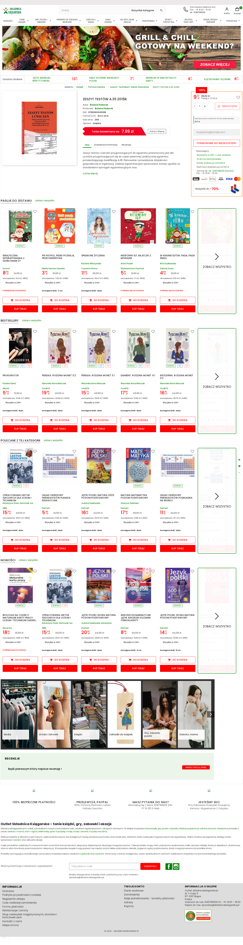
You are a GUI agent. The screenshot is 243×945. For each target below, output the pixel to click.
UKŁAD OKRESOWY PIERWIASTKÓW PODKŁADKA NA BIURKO (176, 497)
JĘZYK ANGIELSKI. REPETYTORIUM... (42, 79)
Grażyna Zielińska (130, 503)
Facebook (168, 866)
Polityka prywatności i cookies (21, 895)
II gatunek (85, 853)
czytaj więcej (90, 173)
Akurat (6, 388)
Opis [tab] (87, 144)
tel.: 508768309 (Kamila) (221, 170)
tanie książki (151, 828)
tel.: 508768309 (197, 12)
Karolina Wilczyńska (91, 263)
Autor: (86, 104)
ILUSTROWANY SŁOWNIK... (218, 79)
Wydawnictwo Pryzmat (132, 268)
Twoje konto (134, 886)
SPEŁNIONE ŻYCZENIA (93, 255)
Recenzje (126, 144)
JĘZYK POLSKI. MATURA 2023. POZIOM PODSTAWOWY (98, 496)
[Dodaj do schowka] (238, 97)
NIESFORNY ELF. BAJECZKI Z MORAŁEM (136, 257)
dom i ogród (31, 831)
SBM (5, 508)
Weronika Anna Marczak (54, 383)
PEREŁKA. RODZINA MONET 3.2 (59, 375)
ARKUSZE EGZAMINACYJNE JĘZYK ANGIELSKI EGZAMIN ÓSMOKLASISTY (136, 617)
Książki (78, 734)
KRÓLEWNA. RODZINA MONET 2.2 (176, 377)
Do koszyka (20, 300)
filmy (104, 831)
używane (99, 853)
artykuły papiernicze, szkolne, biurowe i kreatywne (203, 828)
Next (237, 46)
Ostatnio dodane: (12, 79)
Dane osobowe (133, 890)
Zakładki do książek (121, 734)
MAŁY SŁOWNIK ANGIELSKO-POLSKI (104, 79)
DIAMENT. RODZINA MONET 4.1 (138, 375)
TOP (29, 366)
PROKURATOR (11, 375)
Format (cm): (89, 115)
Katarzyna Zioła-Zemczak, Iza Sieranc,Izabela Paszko (18, 503)
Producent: (88, 108)
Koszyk (237, 13)
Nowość (20, 246)
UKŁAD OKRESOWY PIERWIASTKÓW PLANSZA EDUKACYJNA (56, 497)
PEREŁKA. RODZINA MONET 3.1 (98, 375)
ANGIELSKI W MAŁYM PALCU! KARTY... (161, 79)
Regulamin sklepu (13, 899)
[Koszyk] (237, 10)
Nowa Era (7, 628)
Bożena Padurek (99, 104)
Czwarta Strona (89, 268)
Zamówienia (132, 894)
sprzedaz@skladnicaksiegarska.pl (220, 905)
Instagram (176, 866)
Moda (7, 734)
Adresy (128, 902)
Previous (5, 46)
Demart (46, 508)
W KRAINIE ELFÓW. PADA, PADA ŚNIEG (177, 257)
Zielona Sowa (167, 268)
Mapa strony (10, 925)
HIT (22, 366)
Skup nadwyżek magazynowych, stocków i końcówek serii (29, 915)
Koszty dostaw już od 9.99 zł (211, 163)
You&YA (46, 388)
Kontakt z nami (12, 921)
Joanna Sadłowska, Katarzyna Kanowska (96, 623)
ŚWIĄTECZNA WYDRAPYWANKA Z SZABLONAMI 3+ (13, 258)
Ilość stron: (88, 119)
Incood (6, 268)
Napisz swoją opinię (196, 767)
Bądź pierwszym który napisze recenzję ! (35, 769)
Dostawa (8, 891)
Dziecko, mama (189, 734)
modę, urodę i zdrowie (77, 831)
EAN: (85, 112)
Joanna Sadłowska (90, 503)
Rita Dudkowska (168, 263)
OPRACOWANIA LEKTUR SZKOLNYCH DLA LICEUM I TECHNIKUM (17, 497)
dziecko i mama (15, 831)
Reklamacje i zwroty (15, 910)
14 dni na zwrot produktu (209, 159)
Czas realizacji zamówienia (19, 903)
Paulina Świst (9, 383)
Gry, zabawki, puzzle (152, 734)
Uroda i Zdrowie (48, 734)
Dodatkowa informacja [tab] (105, 144)
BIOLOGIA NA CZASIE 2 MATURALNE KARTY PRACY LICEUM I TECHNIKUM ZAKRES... (20, 617)
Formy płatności (12, 907)
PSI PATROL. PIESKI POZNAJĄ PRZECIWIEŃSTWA (58, 257)
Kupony (129, 906)
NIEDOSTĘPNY (227, 106)
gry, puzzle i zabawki (168, 828)
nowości (17, 839)
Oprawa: (87, 123)
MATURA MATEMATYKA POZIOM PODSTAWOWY (134, 496)
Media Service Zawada (53, 268)
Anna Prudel (127, 263)
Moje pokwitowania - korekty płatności (149, 898)
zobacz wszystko (44, 200)
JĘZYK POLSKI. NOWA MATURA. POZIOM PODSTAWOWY (98, 616)
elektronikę (43, 831)
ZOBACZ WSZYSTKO (217, 267)
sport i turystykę (57, 831)
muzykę (93, 831)
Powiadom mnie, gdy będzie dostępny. (217, 143)
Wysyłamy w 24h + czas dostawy (214, 155)
